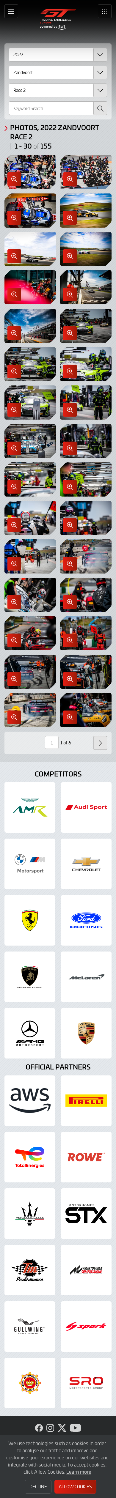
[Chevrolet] (86, 864)
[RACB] (29, 1383)
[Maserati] (29, 1213)
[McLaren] (86, 977)
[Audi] (86, 807)
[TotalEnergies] (29, 1157)
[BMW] (29, 864)
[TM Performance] (29, 1270)
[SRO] (86, 1383)
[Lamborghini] (29, 977)
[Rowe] (86, 1157)
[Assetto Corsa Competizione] (86, 1270)
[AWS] (29, 1100)
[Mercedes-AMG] (29, 1033)
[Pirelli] (86, 1100)
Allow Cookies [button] (75, 1486)
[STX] (86, 1213)
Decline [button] (38, 1486)
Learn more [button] (78, 1471)
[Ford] (86, 920)
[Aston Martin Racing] (29, 807)
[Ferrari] (29, 920)
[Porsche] (86, 1033)
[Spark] (86, 1326)
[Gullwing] (29, 1326)
